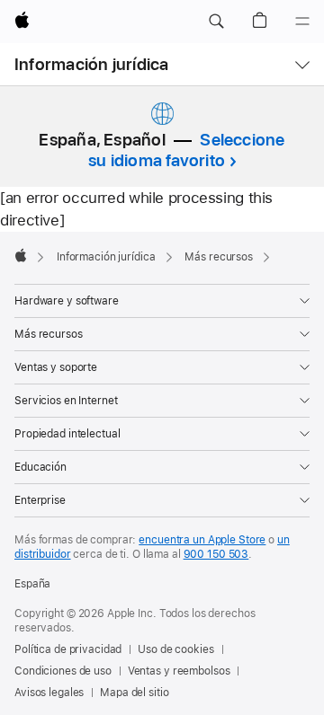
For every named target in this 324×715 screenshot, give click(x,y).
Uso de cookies (175, 649)
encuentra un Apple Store (202, 540)
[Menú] (302, 21)
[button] (216, 21)
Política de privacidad (68, 649)
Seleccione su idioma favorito (186, 150)
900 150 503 (216, 554)
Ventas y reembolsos (179, 671)
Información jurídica (91, 64)
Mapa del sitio (134, 692)
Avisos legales (49, 692)
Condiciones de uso (63, 671)
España (32, 584)
